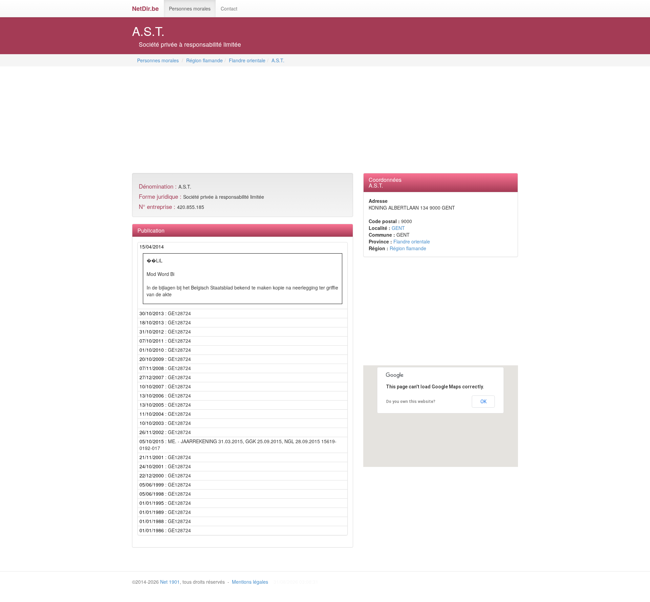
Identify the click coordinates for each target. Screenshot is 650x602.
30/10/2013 (151, 313)
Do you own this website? (410, 401)
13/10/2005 (151, 404)
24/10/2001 (151, 466)
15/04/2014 (151, 246)
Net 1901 (170, 581)
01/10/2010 (151, 349)
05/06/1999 (151, 484)
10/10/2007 (151, 386)
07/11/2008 (151, 368)
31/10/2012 (151, 331)
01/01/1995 (151, 502)
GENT (398, 227)
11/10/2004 (151, 413)
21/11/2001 (151, 457)
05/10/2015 (151, 441)
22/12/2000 (151, 475)
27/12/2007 (151, 377)
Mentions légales (250, 581)
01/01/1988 (151, 521)
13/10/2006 (151, 395)
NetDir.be (145, 8)
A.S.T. (278, 60)
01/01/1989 (151, 512)
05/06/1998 (151, 493)
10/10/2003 (151, 423)
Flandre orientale (247, 60)
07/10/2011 (151, 340)
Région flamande (204, 60)
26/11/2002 (151, 432)
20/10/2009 (151, 359)
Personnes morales (190, 8)
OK (483, 401)
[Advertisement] (255, 120)
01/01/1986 (151, 530)
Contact (229, 8)
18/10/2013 (151, 322)
